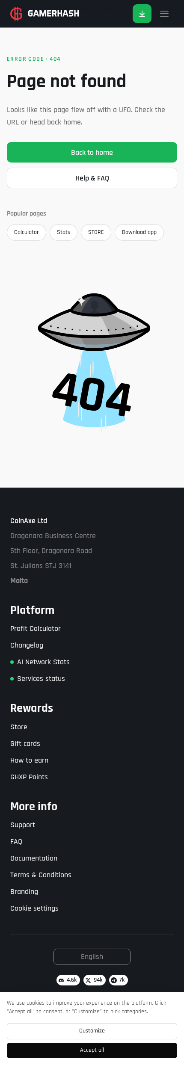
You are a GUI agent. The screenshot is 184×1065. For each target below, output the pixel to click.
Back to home (92, 152)
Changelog (26, 645)
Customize (92, 1031)
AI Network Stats (43, 662)
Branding (24, 891)
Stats (63, 232)
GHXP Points (29, 777)
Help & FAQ (92, 178)
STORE (96, 232)
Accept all (92, 1050)
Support (22, 825)
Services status (41, 678)
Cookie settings (34, 908)
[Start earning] (142, 13)
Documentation (33, 858)
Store (18, 727)
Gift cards (25, 743)
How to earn (29, 760)
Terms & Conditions (40, 875)
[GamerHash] (44, 14)
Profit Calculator (35, 628)
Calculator (26, 232)
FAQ (16, 841)
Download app (139, 232)
